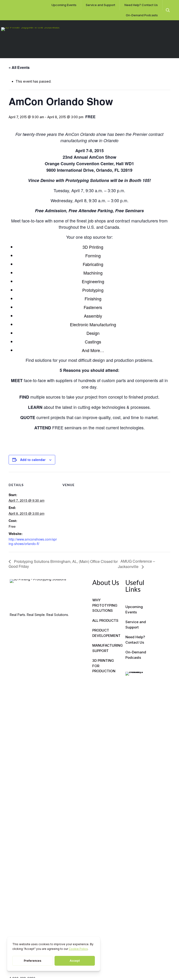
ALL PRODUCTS (105, 620)
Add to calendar (32, 459)
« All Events (19, 67)
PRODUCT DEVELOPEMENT (106, 633)
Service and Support (135, 624)
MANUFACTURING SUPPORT (106, 648)
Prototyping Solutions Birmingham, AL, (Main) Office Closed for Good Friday (63, 564)
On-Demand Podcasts (135, 655)
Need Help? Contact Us (135, 640)
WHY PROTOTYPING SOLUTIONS (104, 605)
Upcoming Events (134, 609)
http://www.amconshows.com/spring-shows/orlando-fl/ (33, 541)
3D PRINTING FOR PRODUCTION (103, 665)
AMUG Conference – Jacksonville (136, 563)
